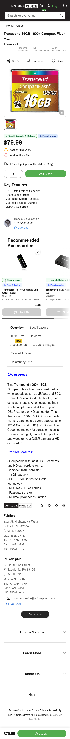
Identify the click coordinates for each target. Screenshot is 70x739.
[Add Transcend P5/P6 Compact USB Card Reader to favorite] (37, 252)
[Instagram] (49, 505)
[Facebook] (56, 505)
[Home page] (24, 6)
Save (60, 61)
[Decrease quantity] (7, 174)
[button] (65, 6)
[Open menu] (6, 6)
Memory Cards (15, 25)
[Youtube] (64, 505)
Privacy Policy (39, 710)
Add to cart (45, 174)
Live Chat (23, 227)
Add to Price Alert (20, 149)
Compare (37, 61)
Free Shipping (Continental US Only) (31, 164)
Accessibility (55, 710)
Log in (56, 6)
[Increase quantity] (20, 174)
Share (15, 61)
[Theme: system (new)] (42, 6)
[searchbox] (35, 15)
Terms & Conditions (18, 710)
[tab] (17, 327)
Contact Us (35, 614)
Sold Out (25, 312)
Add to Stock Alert (20, 155)
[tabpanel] (35, 433)
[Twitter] (42, 505)
